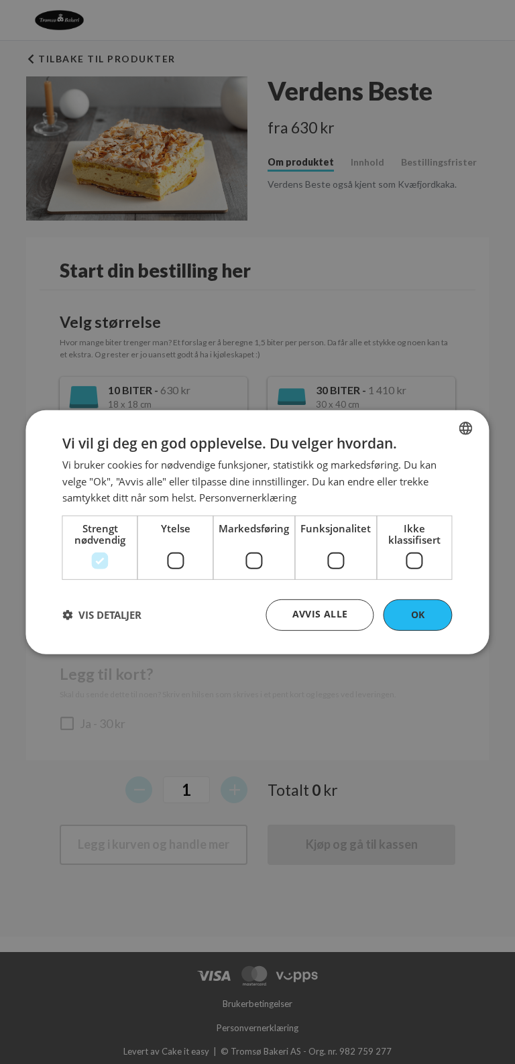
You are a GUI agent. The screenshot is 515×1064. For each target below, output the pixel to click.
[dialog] (257, 532)
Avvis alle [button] (320, 613)
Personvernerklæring (247, 497)
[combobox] (466, 427)
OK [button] (418, 614)
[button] (101, 614)
